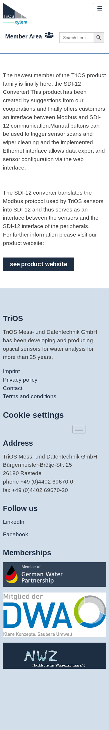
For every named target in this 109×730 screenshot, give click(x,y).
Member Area (23, 36)
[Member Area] (49, 35)
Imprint (11, 371)
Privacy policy (20, 380)
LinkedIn (13, 522)
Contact (12, 388)
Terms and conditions (29, 396)
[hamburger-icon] (99, 9)
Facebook (15, 534)
